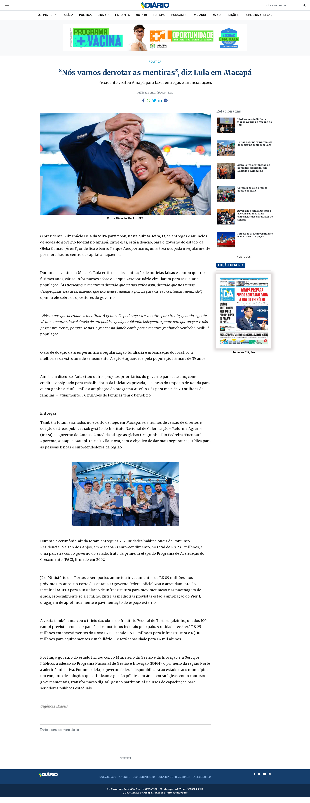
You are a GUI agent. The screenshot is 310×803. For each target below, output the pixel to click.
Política (85, 15)
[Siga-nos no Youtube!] (264, 774)
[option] (155, 37)
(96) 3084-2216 (194, 789)
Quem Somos (107, 776)
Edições (233, 15)
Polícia (67, 15)
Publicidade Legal (258, 15)
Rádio (216, 15)
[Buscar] (304, 5)
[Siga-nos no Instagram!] (269, 774)
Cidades (103, 15)
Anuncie (124, 776)
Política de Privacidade (174, 776)
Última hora (47, 15)
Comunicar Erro (144, 776)
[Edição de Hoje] (243, 311)
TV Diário (199, 15)
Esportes (122, 15)
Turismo (159, 15)
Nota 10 (141, 15)
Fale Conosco (202, 776)
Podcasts (178, 15)
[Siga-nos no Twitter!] (259, 774)
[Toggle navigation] (7, 5)
